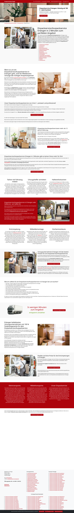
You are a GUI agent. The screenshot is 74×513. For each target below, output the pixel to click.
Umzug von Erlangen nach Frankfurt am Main (14, 508)
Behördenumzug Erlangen (32, 488)
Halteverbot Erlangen (31, 478)
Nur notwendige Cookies (49, 511)
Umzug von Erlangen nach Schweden (56, 476)
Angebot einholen (43, 15)
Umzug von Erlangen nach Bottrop (56, 508)
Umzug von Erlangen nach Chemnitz (34, 500)
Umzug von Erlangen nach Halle (33, 501)
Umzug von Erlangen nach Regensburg (56, 496)
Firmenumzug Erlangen (31, 476)
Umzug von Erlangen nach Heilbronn (56, 503)
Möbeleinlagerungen (43, 52)
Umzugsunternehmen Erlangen (9, 1)
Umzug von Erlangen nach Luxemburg (56, 473)
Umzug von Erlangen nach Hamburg (12, 507)
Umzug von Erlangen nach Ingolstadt (56, 499)
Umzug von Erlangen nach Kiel (33, 499)
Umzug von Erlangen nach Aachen (33, 497)
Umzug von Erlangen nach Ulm (55, 505)
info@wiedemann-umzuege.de (13, 478)
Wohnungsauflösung (43, 48)
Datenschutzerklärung (58, 511)
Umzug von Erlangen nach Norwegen (56, 474)
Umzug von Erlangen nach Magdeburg (34, 502)
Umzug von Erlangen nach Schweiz (56, 490)
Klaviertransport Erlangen (32, 479)
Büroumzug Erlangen (31, 474)
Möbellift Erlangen (30, 491)
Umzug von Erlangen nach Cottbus (11, 502)
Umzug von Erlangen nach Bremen (11, 501)
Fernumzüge (40, 267)
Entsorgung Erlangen (31, 484)
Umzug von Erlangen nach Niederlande (56, 482)
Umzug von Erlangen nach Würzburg (56, 502)
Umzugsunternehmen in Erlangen (19, 77)
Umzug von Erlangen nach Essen (11, 499)
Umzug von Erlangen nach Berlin (11, 496)
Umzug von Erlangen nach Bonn (11, 497)
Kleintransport (64, 139)
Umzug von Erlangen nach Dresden (12, 503)
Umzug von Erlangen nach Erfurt (33, 508)
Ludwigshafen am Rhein (57, 183)
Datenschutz (7, 485)
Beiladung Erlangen (31, 490)
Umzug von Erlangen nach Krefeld (33, 505)
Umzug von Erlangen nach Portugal (56, 487)
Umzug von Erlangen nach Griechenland (57, 480)
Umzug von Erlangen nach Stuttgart (12, 506)
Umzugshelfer (7, 162)
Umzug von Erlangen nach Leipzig (11, 500)
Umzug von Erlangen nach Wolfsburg (56, 507)
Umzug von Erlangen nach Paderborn (56, 497)
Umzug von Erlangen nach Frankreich (56, 484)
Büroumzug (41, 51)
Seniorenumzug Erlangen (32, 481)
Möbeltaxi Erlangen (31, 486)
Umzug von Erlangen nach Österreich (56, 485)
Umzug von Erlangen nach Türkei (55, 478)
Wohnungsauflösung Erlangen (33, 482)
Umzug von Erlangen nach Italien (55, 481)
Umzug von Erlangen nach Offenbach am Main (58, 500)
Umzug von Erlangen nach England (56, 479)
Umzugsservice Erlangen (32, 473)
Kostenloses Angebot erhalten (37, 114)
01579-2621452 (9, 477)
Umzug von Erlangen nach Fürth (55, 501)
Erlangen (43, 57)
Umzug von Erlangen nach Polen (55, 475)
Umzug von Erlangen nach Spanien (56, 488)
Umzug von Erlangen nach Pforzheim (56, 506)
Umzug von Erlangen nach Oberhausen (34, 509)
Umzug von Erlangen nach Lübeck (33, 507)
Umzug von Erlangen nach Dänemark (56, 486)
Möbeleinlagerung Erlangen (32, 480)
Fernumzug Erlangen (31, 475)
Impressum (6, 484)
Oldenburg (40, 235)
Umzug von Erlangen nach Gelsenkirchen (35, 496)
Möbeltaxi (43, 50)
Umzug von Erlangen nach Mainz (33, 506)
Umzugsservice (20, 23)
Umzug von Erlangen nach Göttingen (56, 509)
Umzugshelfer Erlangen (31, 487)
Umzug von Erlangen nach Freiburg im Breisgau (36, 503)
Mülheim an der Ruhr (17, 232)
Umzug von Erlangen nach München (12, 509)
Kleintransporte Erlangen (32, 485)
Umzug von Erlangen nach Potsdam (12, 505)
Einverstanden (41, 511)
